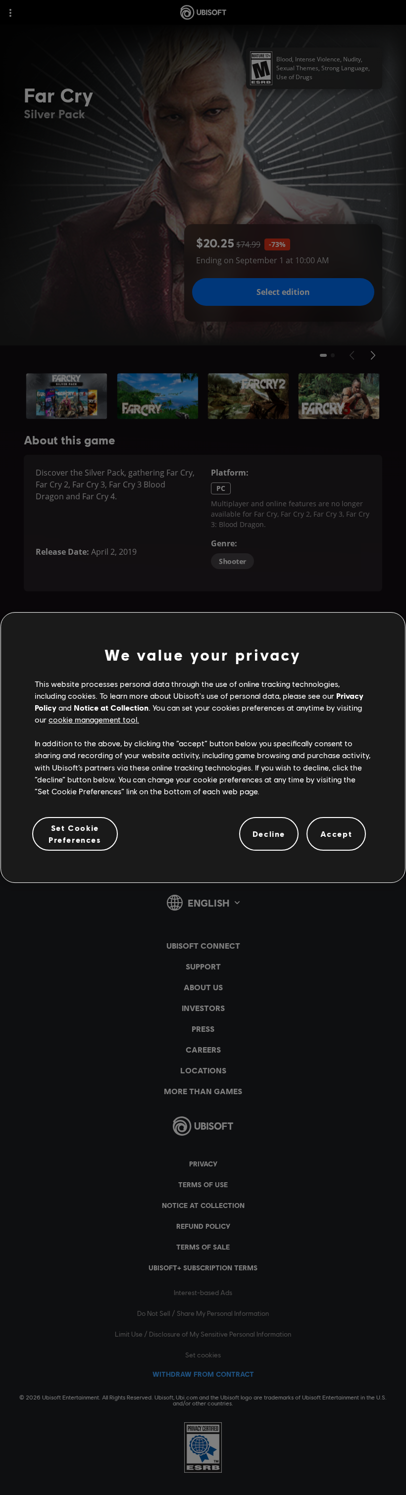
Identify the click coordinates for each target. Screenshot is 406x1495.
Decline (269, 833)
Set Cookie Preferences (75, 833)
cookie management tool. (94, 719)
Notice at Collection (111, 707)
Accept (336, 833)
